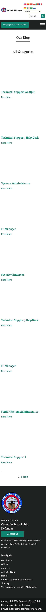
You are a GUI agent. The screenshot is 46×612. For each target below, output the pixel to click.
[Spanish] (28, 3)
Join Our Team (8, 572)
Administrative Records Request (17, 579)
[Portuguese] (37, 3)
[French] (40, 3)
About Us (5, 568)
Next (25, 477)
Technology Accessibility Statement (19, 587)
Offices (4, 564)
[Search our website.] (43, 16)
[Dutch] (34, 7)
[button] (42, 24)
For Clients (6, 560)
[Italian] (28, 7)
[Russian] (34, 3)
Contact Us (12, 534)
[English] (25, 3)
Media (4, 575)
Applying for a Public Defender (15, 24)
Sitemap (5, 583)
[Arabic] (31, 7)
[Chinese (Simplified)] (31, 3)
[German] (25, 7)
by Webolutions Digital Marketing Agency (21, 609)
